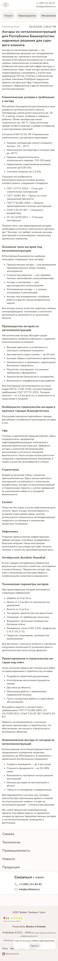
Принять (34, 945)
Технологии (11, 842)
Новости (8, 859)
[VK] (10, 954)
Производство (27, 15)
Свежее (8, 834)
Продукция (11, 867)
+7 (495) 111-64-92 (45, 3)
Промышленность (16, 850)
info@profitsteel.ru (46, 6)
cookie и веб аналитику (43, 940)
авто (13, 948)
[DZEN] (33, 954)
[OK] (23, 954)
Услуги (8, 15)
